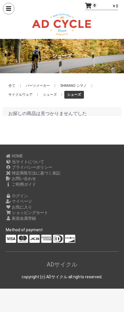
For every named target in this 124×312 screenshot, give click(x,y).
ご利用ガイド (23, 184)
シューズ (50, 95)
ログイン (19, 195)
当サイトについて (27, 161)
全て (11, 86)
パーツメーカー (38, 86)
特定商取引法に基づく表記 (35, 173)
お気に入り (21, 207)
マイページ (21, 201)
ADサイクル (62, 264)
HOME (17, 156)
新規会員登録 (23, 218)
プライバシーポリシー (31, 167)
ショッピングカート (29, 212)
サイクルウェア (20, 95)
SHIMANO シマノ (73, 86)
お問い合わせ (23, 178)
